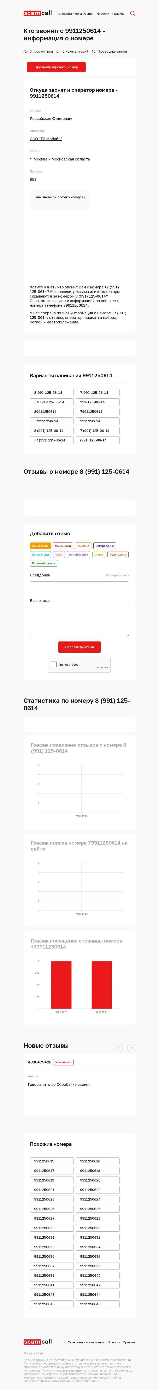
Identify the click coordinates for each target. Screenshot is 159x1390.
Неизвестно (40, 545)
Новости (102, 13)
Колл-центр (118, 554)
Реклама (83, 545)
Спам (59, 554)
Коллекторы (40, 554)
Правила (118, 13)
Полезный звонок (44, 563)
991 (33, 179)
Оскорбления (105, 545)
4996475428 (39, 1062)
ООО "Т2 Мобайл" (46, 138)
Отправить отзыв (79, 647)
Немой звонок (78, 554)
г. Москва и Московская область (60, 159)
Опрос (99, 554)
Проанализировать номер (56, 67)
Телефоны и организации (75, 13)
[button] (119, 1048)
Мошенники (63, 545)
